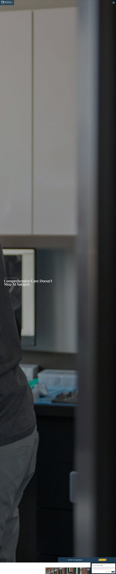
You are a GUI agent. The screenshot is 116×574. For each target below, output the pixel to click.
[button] (102, 560)
